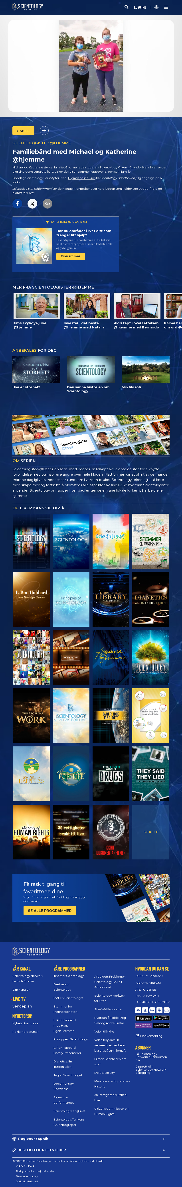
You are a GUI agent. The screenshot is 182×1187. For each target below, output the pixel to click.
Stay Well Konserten (108, 1009)
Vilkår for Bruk (25, 1166)
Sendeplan (22, 1006)
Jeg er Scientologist (67, 1075)
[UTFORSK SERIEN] (31, 541)
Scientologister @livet (69, 1111)
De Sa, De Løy (104, 1072)
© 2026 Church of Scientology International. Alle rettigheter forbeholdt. (58, 1161)
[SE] (71, 599)
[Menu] (166, 7)
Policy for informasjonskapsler (35, 1171)
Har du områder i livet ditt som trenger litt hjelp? (83, 233)
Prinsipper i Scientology (70, 1039)
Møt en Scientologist (68, 998)
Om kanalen (21, 989)
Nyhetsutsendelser (26, 1023)
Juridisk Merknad (27, 1181)
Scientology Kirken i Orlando (120, 167)
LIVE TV (19, 999)
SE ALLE (150, 832)
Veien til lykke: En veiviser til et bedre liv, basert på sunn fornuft (110, 1045)
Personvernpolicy (27, 1176)
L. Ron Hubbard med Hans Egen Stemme (64, 1025)
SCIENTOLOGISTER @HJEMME (41, 143)
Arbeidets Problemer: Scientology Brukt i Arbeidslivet (110, 982)
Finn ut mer (70, 256)
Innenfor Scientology (68, 976)
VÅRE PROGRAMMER (69, 968)
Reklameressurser (25, 1031)
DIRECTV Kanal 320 (149, 976)
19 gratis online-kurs (81, 178)
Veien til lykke (104, 1031)
